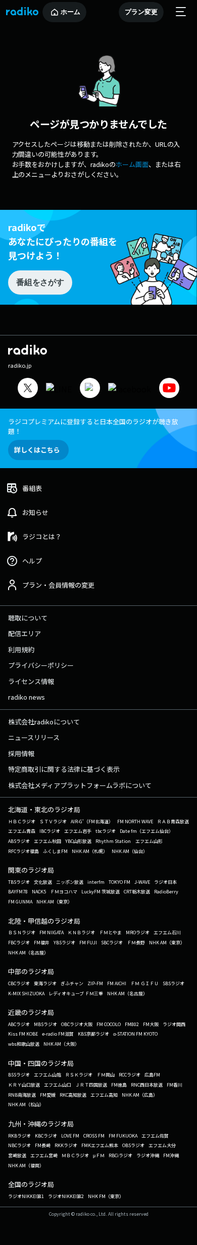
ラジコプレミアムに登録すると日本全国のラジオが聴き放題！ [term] (93, 426)
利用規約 (21, 649)
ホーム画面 (132, 164)
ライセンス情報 (31, 681)
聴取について (27, 617)
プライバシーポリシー (41, 665)
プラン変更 (141, 12)
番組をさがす (40, 282)
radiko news (26, 697)
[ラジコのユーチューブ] (169, 389)
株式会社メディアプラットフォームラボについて (80, 785)
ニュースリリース (34, 737)
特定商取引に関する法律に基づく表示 (64, 769)
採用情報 (21, 753)
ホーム (70, 12)
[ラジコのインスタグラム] (90, 388)
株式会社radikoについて (44, 721)
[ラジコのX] (28, 389)
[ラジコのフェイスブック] (129, 389)
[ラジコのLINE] (59, 389)
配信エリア (24, 633)
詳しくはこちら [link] (37, 450)
